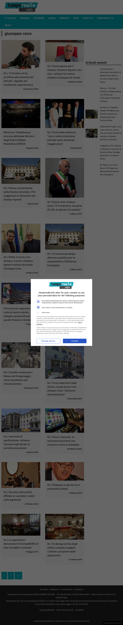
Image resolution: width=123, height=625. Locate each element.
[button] (61, 312)
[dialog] (61, 312)
